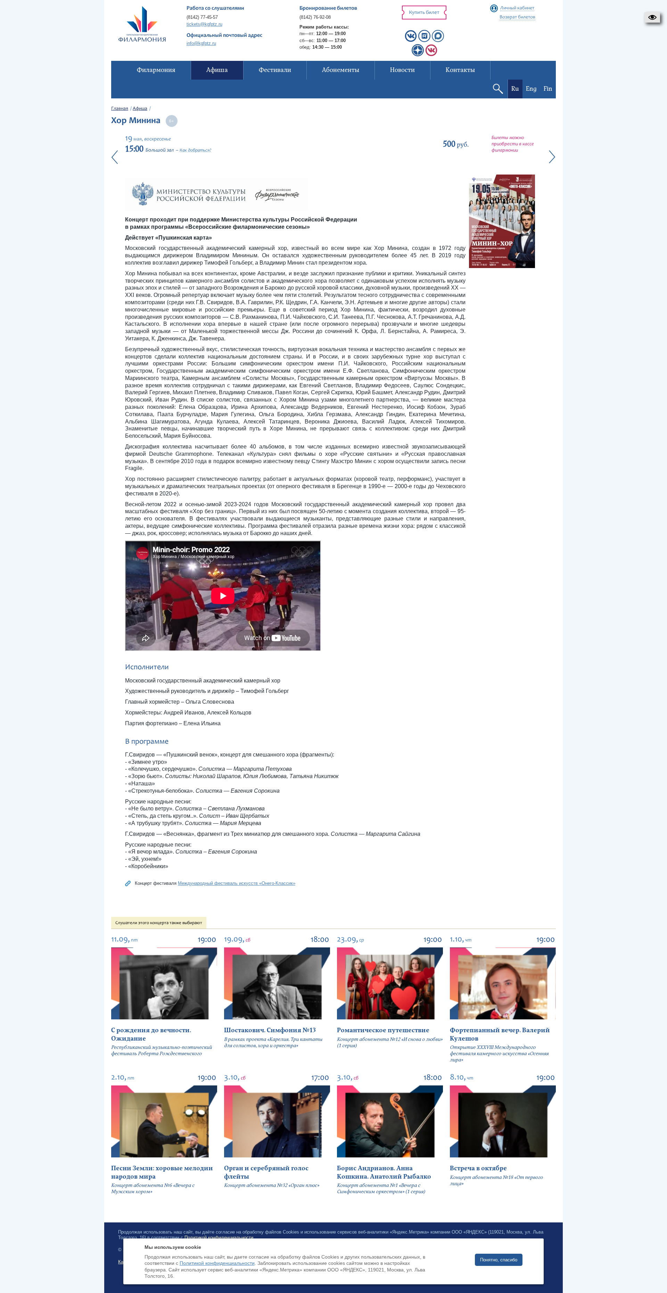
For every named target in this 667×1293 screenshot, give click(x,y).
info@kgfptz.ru (201, 43)
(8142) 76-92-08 (315, 17)
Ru (515, 89)
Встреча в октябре (478, 1168)
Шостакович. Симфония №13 (270, 1030)
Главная (119, 108)
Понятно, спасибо (498, 1259)
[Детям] (431, 54)
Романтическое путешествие (383, 1030)
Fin (548, 89)
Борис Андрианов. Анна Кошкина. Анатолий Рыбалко (384, 1172)
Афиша (140, 108)
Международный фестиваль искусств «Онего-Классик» (236, 883)
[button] (652, 17)
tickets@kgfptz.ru (204, 24)
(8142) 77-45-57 (202, 17)
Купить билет (424, 12)
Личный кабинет (517, 8)
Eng (531, 89)
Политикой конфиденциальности (217, 1263)
